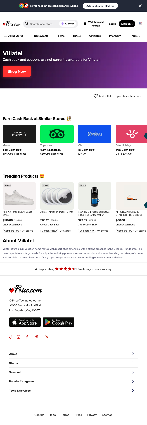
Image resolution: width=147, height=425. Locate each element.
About (13, 353)
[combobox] (50, 23)
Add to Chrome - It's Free (100, 6)
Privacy (92, 415)
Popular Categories (21, 381)
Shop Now (17, 71)
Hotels (77, 36)
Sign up (126, 24)
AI (70, 24)
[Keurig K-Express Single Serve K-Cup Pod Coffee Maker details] (94, 196)
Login (112, 24)
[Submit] (26, 24)
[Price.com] (25, 296)
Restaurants (41, 36)
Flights (61, 36)
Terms (65, 415)
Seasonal (15, 372)
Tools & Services (20, 390)
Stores (13, 363)
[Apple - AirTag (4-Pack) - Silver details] (57, 196)
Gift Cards (95, 36)
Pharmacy (115, 36)
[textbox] (140, 23)
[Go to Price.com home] (12, 23)
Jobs (53, 415)
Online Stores (15, 36)
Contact (39, 415)
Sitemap (107, 415)
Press (78, 415)
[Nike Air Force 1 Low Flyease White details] (19, 196)
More (135, 36)
